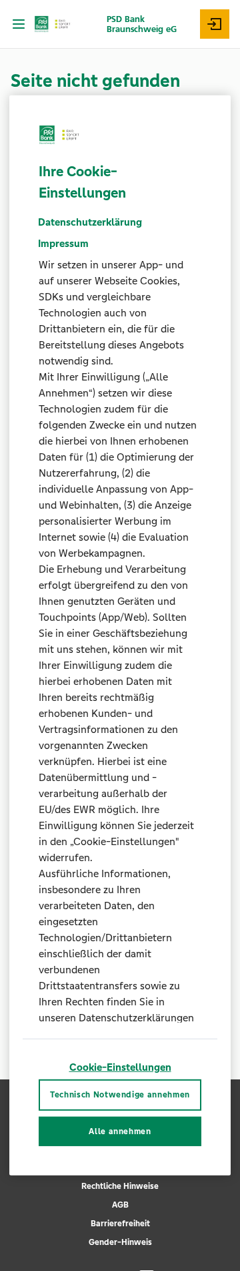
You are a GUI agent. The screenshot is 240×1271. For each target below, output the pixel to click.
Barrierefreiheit (120, 1223)
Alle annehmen (120, 1131)
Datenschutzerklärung (90, 222)
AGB (120, 1205)
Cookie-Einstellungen (120, 1067)
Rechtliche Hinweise (120, 1186)
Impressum (63, 243)
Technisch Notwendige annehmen (120, 1094)
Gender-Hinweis (120, 1242)
